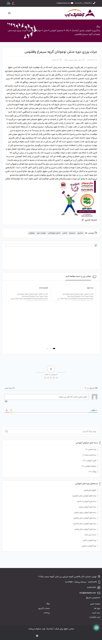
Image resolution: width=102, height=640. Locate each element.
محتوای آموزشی (90, 466)
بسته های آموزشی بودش (87, 507)
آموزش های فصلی (90, 490)
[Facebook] (65, 636)
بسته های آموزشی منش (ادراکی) (85, 518)
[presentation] (8, 318)
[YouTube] (49, 636)
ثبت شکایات (94, 617)
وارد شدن (8, 388)
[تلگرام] (45, 636)
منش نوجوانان (54, 233)
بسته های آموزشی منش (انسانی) (84, 524)
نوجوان (32, 233)
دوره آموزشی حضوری (89, 546)
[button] (54, 348)
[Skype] (41, 636)
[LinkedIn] (57, 636)
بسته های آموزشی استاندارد (86, 501)
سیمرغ (72, 233)
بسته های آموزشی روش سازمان (85, 512)
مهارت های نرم (73, 60)
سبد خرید (96, 612)
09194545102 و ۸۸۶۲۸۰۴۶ (83, 3)
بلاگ (48, 604)
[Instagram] (61, 636)
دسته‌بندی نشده (90, 455)
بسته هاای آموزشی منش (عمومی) (84, 496)
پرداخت (46, 612)
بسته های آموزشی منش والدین (85, 529)
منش (79, 60)
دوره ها (97, 608)
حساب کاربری (44, 608)
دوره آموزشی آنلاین (89, 540)
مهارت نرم (41, 233)
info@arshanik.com (63, 3)
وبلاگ (65, 60)
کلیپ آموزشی (91, 460)
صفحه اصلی (95, 604)
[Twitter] (53, 636)
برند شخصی (92, 449)
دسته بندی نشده (90, 535)
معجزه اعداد (43, 288)
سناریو (80, 233)
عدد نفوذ (90, 288)
